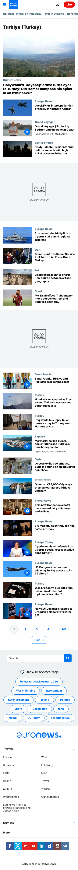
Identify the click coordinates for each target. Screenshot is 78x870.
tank (61, 708)
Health (7, 780)
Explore (40, 436)
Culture (7, 788)
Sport (38, 290)
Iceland (44, 699)
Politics (65, 699)
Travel (45, 780)
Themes (8, 748)
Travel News (43, 479)
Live (69, 4)
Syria (38, 459)
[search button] (68, 658)
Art (37, 270)
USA (38, 249)
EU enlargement (18, 699)
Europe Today (44, 541)
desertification (60, 718)
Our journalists (50, 796)
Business (8, 765)
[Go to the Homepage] (13, 4)
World (44, 757)
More (6, 832)
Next (37, 639)
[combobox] (39, 658)
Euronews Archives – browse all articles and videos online (17, 808)
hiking (13, 718)
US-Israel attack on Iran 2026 (22, 13)
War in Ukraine (54, 13)
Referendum (54, 690)
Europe (7, 757)
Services (8, 822)
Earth (6, 773)
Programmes (11, 796)
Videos (45, 788)
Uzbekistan (40, 708)
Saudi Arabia (43, 374)
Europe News (43, 101)
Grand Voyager (45, 121)
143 (64, 629)
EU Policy (34, 718)
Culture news (12, 79)
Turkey (39, 394)
